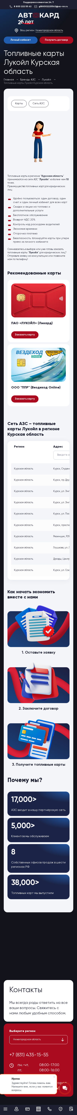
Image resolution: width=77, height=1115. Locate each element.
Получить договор (56, 40)
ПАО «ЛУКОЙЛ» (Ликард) (32, 323)
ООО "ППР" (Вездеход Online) (36, 387)
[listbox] (38, 1039)
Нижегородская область (49, 30)
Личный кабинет (20, 40)
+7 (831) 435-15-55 (28, 1055)
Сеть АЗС (39, 103)
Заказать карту (25, 335)
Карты (19, 103)
